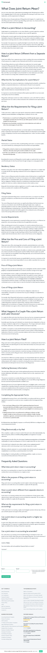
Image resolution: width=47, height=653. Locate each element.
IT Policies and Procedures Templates (9, 622)
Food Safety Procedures (6, 633)
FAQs (2, 604)
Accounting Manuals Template (7, 617)
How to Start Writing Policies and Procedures (33, 609)
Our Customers (4, 593)
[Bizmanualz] (5, 2)
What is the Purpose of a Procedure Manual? (33, 595)
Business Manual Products (6, 599)
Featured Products (5, 597)
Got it (41, 651)
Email (17, 568)
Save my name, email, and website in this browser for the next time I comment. (38, 571)
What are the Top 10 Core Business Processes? (33, 602)
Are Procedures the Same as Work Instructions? (33, 604)
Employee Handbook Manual (7, 630)
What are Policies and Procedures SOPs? (32, 593)
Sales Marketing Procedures (7, 624)
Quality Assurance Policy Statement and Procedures (12, 626)
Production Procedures (6, 637)
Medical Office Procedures (7, 628)
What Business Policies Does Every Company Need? (33, 606)
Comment (4, 549)
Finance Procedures (5, 619)
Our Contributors (5, 595)
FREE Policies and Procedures (7, 600)
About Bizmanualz (5, 591)
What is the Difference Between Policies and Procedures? (33, 598)
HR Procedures (4, 620)
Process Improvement (6, 608)
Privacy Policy (4, 602)
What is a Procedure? (28, 591)
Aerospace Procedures (6, 631)
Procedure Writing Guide (6, 639)
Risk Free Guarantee (5, 606)
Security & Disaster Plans (6, 635)
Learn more (34, 651)
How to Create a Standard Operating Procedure (34, 600)
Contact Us (3, 610)
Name (3, 568)
